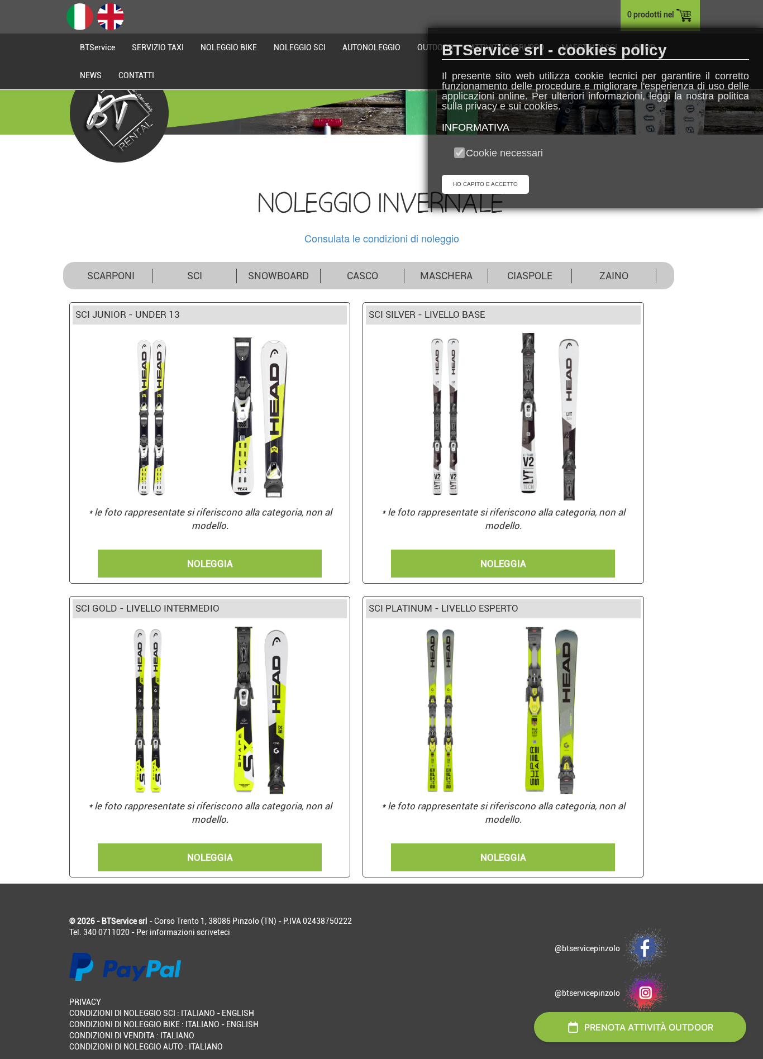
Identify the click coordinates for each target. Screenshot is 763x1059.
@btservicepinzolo (589, 948)
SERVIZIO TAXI (158, 47)
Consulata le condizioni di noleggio (381, 238)
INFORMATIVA (475, 127)
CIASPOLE (529, 276)
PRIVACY (85, 1002)
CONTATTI (136, 75)
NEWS (91, 75)
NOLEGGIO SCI (300, 47)
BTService (97, 47)
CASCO (362, 276)
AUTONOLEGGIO (371, 47)
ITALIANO (198, 1013)
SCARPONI (111, 276)
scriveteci (213, 932)
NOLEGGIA (210, 563)
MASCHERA (446, 276)
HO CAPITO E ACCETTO (485, 184)
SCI (194, 276)
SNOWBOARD (278, 276)
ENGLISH (238, 1013)
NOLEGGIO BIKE (229, 47)
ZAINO (613, 276)
